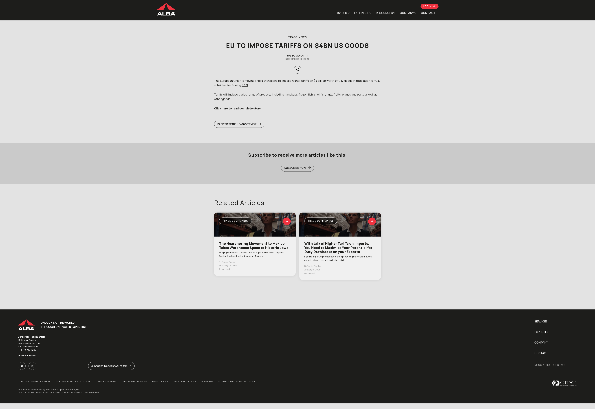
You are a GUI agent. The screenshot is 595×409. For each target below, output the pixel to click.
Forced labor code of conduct (75, 381)
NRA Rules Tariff (107, 381)
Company (541, 342)
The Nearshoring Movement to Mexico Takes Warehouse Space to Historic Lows (253, 245)
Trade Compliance (235, 220)
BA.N (245, 85)
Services (541, 321)
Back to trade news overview (236, 124)
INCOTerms (207, 381)
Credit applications (184, 381)
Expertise (541, 332)
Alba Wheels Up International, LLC (63, 389)
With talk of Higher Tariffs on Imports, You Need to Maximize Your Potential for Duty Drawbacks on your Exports (338, 247)
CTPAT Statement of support (35, 381)
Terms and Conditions (134, 381)
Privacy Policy (160, 381)
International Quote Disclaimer (236, 381)
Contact (541, 353)
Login (427, 6)
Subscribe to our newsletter (109, 366)
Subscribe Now (295, 168)
